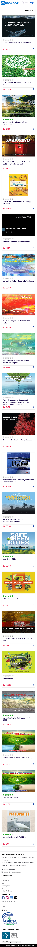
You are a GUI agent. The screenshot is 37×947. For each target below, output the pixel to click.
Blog (3, 906)
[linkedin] (11, 898)
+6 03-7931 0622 (9, 869)
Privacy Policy (7, 886)
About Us (5, 878)
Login (32, 3)
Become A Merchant (8, 901)
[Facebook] (3, 898)
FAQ (3, 883)
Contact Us (5, 880)
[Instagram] (7, 898)
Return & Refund (7, 891)
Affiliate (4, 904)
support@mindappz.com (12, 872)
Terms (4, 888)
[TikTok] (16, 898)
